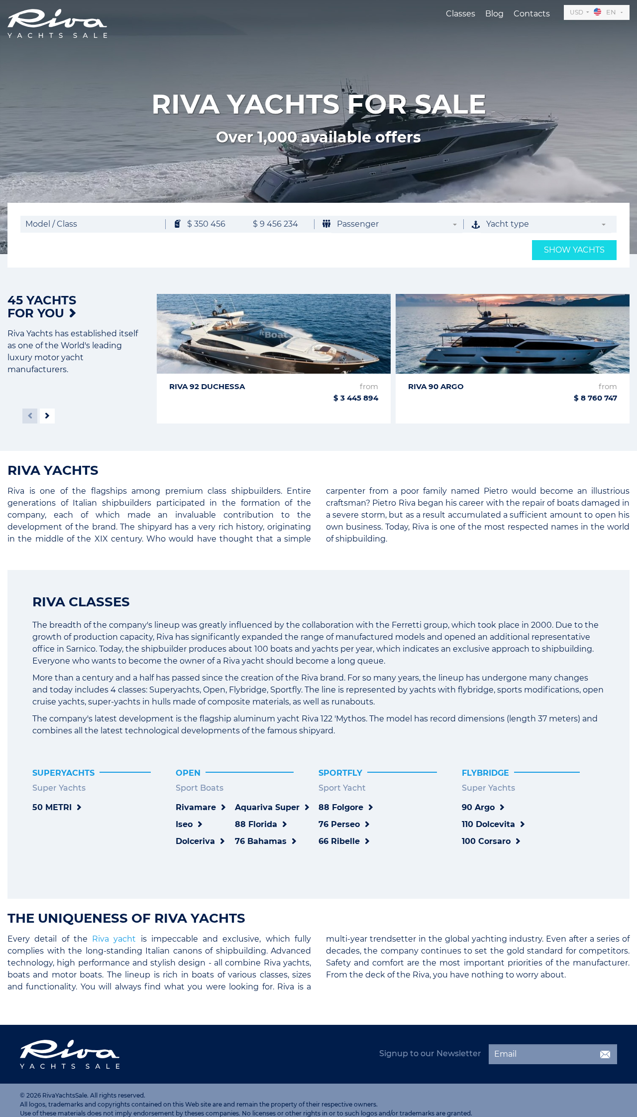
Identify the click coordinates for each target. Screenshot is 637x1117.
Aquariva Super (267, 807)
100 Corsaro (486, 841)
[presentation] (29, 416)
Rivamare (196, 807)
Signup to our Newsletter (430, 1053)
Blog (494, 13)
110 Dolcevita (488, 824)
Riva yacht (114, 939)
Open (188, 773)
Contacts (532, 13)
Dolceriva (195, 841)
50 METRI (52, 807)
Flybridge (485, 773)
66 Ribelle (339, 841)
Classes (460, 13)
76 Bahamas (261, 841)
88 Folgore (340, 807)
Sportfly (340, 773)
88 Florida (256, 824)
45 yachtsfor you (41, 306)
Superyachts (63, 773)
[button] (397, 224)
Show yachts (574, 250)
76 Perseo (339, 824)
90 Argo (478, 807)
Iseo (184, 824)
